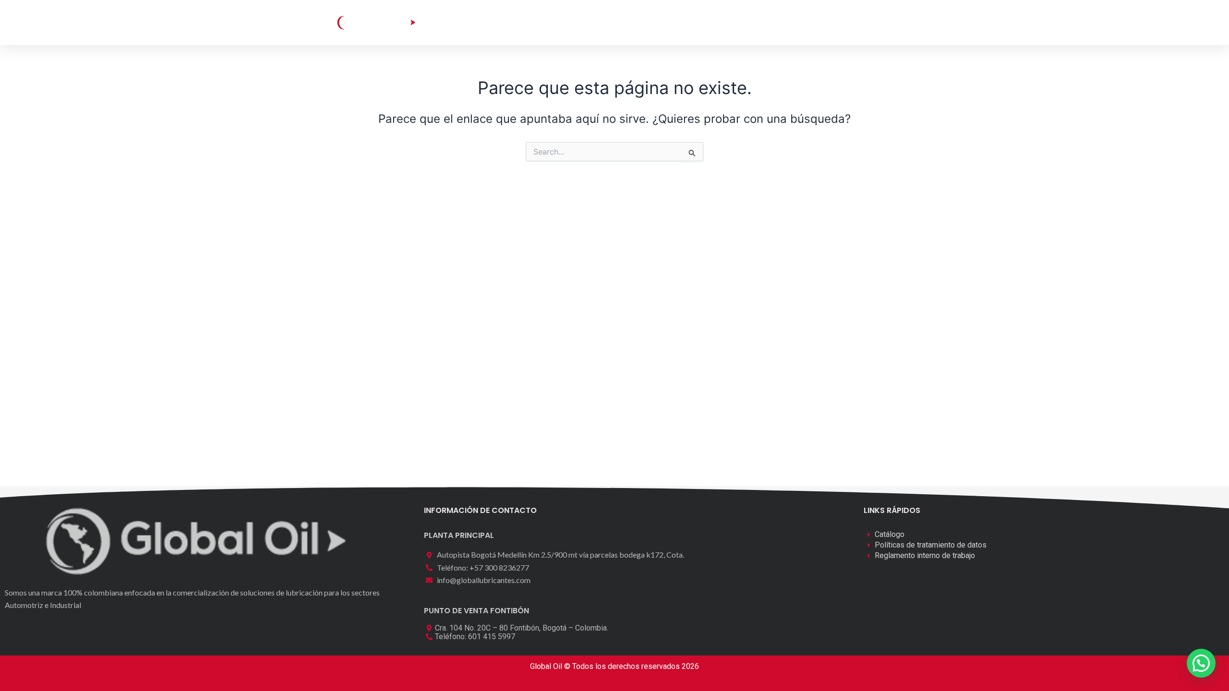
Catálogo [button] (525, 22)
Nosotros (654, 22)
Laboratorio (596, 22)
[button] (853, 22)
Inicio (479, 22)
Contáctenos (714, 22)
